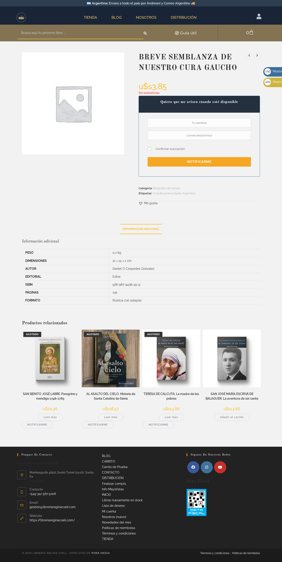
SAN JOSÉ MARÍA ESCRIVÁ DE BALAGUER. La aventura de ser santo (232, 396)
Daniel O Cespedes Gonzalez (133, 268)
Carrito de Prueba (115, 467)
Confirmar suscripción (170, 149)
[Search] (145, 33)
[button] (148, 203)
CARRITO (108, 461)
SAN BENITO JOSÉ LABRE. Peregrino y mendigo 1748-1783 (50, 396)
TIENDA (90, 17)
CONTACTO (110, 472)
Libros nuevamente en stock (122, 500)
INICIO (106, 494)
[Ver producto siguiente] (257, 55)
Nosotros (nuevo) (114, 517)
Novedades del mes (116, 522)
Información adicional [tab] (141, 229)
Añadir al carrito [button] (232, 417)
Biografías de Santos (166, 188)
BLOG (116, 17)
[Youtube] (220, 467)
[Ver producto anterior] (249, 55)
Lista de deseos (113, 505)
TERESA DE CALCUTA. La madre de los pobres (171, 396)
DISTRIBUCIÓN (184, 17)
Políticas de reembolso (118, 528)
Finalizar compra (114, 483)
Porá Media (100, 553)
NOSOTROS (146, 17)
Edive (117, 276)
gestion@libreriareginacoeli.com (53, 507)
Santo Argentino (185, 193)
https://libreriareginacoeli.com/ (52, 520)
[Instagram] (207, 467)
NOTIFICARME (199, 161)
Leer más (50, 417)
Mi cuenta (109, 511)
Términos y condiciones (119, 533)
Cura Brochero (163, 193)
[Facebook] (193, 467)
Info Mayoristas (113, 489)
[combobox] (80, 33)
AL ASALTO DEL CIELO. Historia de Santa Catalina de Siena (110, 396)
